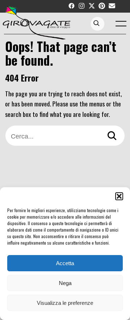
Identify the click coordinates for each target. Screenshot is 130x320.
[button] (119, 196)
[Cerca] (112, 136)
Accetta (65, 263)
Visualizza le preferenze (65, 303)
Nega (65, 283)
